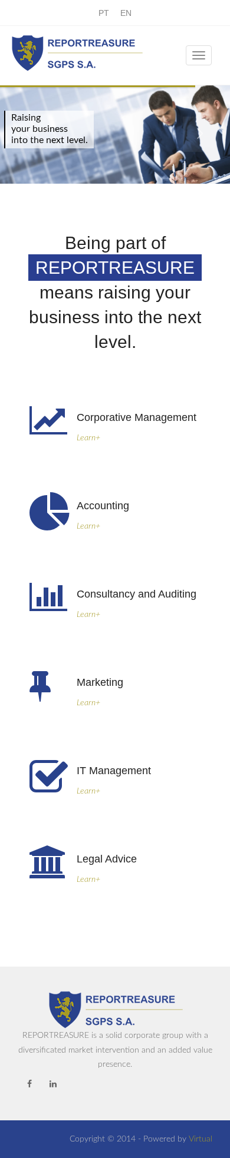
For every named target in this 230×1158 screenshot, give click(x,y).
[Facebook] (29, 1084)
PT (103, 13)
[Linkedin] (53, 1084)
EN (126, 13)
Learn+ (88, 438)
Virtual (200, 1139)
